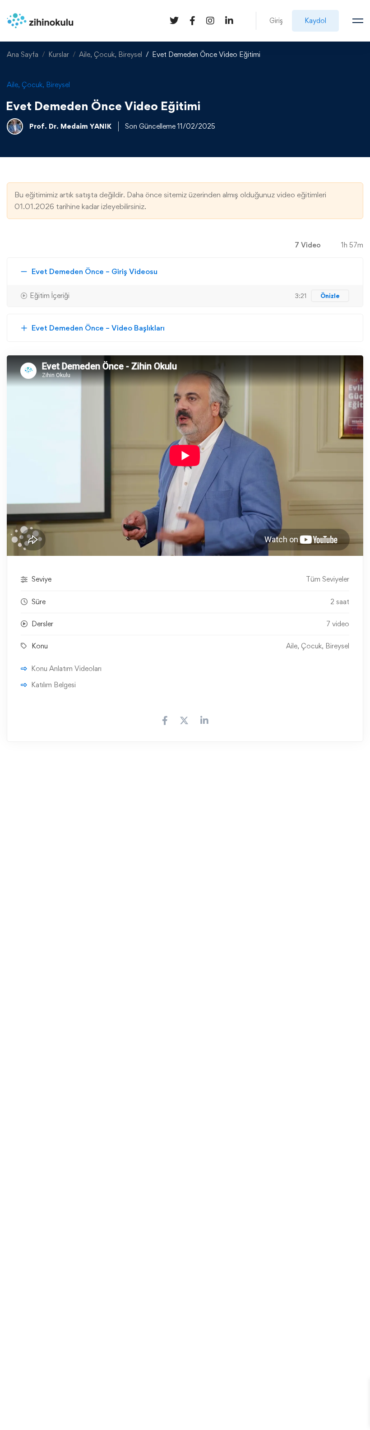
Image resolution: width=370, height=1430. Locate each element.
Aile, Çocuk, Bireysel (110, 54)
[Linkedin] (229, 20)
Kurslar (58, 54)
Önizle (330, 295)
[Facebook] (192, 20)
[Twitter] (174, 20)
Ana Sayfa (22, 54)
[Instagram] (210, 20)
